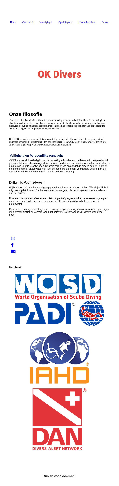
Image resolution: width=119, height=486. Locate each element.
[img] (59, 9)
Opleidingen (64, 22)
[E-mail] (13, 251)
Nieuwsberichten (87, 22)
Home (13, 22)
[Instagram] (13, 238)
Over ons (26, 22)
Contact (105, 22)
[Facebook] (12, 245)
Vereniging (45, 22)
